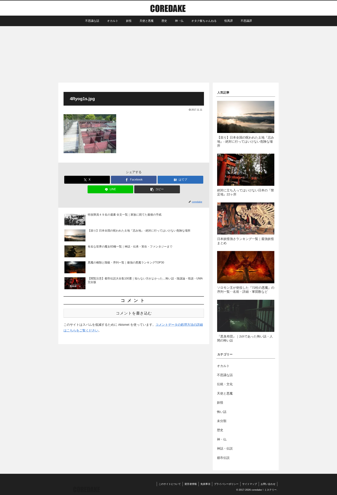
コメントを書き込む (134, 313)
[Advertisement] (168, 53)
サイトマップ (249, 484)
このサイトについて (170, 484)
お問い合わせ (268, 484)
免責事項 (205, 484)
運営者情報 (190, 484)
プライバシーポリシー (226, 484)
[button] (157, 189)
